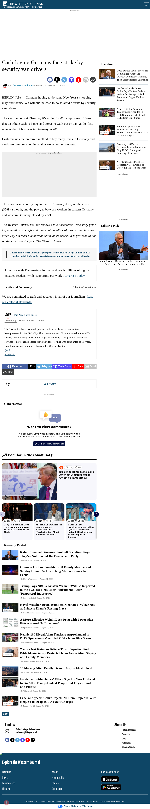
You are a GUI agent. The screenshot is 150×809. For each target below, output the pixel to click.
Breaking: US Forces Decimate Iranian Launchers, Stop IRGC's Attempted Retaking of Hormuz (132, 148)
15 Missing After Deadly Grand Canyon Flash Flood (56, 668)
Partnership (126, 742)
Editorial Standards (129, 729)
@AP (7, 350)
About (55, 772)
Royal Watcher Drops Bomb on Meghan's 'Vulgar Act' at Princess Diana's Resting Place (58, 606)
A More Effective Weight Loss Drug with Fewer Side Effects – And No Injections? (56, 621)
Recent (30, 320)
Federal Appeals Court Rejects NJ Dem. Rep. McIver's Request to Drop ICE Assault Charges (132, 131)
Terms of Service (92, 801)
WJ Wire (49, 384)
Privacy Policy (72, 801)
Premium (6, 772)
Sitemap (81, 801)
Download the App (110, 772)
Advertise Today (74, 275)
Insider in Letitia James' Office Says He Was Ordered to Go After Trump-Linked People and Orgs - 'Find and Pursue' (131, 94)
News (5, 777)
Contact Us (126, 734)
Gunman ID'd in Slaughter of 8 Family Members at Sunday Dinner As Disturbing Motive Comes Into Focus (55, 571)
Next (5, 713)
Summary (11, 320)
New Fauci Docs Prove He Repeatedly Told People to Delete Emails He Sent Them (131, 164)
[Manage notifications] (6, 802)
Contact (41, 320)
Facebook (10, 354)
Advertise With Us (128, 747)
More (22, 320)
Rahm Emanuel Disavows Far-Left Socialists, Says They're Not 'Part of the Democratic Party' (123, 262)
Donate (55, 783)
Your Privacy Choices (78, 806)
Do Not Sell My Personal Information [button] (112, 801)
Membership (58, 777)
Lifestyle (6, 788)
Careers (124, 738)
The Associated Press (25, 315)
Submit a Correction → (85, 287)
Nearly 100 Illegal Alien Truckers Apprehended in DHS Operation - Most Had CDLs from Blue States (131, 113)
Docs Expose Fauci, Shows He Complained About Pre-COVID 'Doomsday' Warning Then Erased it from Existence (132, 75)
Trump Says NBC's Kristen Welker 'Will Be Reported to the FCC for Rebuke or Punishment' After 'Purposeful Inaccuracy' (57, 589)
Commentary (8, 783)
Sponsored (57, 788)
